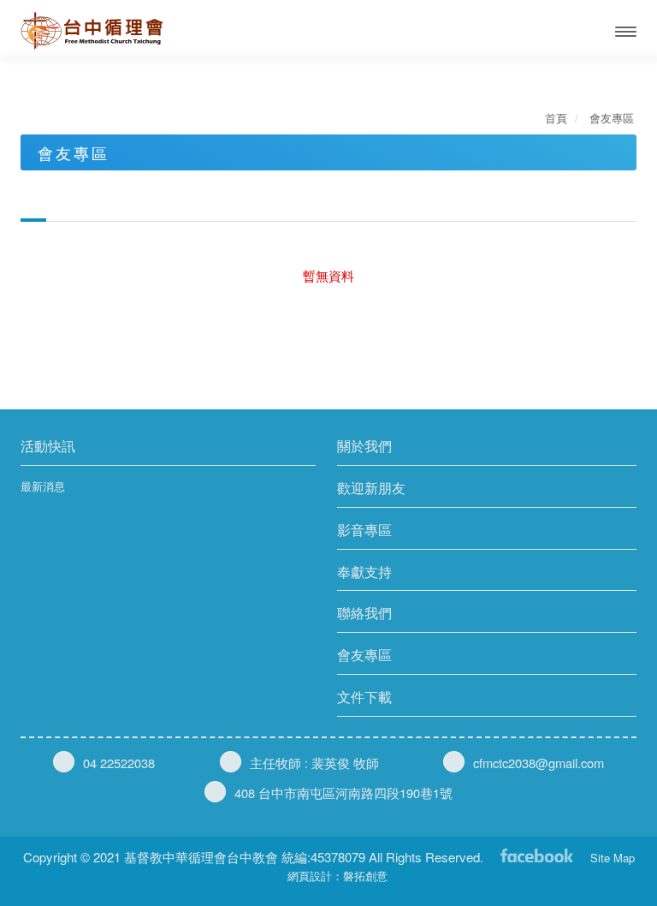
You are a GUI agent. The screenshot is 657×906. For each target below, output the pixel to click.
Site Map (612, 857)
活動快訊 (48, 446)
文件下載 (364, 696)
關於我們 (364, 446)
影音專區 (364, 529)
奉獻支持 (364, 571)
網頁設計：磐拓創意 (337, 875)
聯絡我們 (364, 613)
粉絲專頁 (536, 853)
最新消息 (43, 486)
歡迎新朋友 (371, 488)
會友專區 (364, 655)
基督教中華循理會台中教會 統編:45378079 (109, 30)
